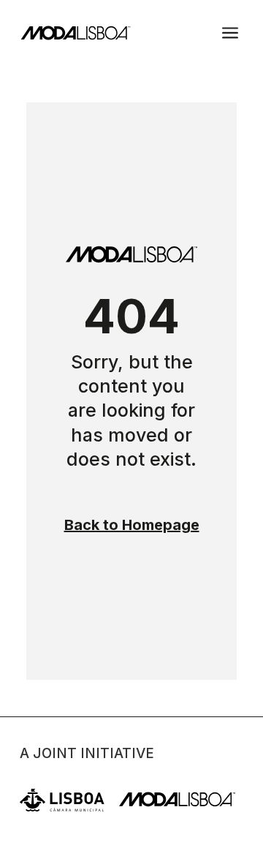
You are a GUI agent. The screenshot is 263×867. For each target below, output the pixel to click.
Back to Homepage (131, 525)
